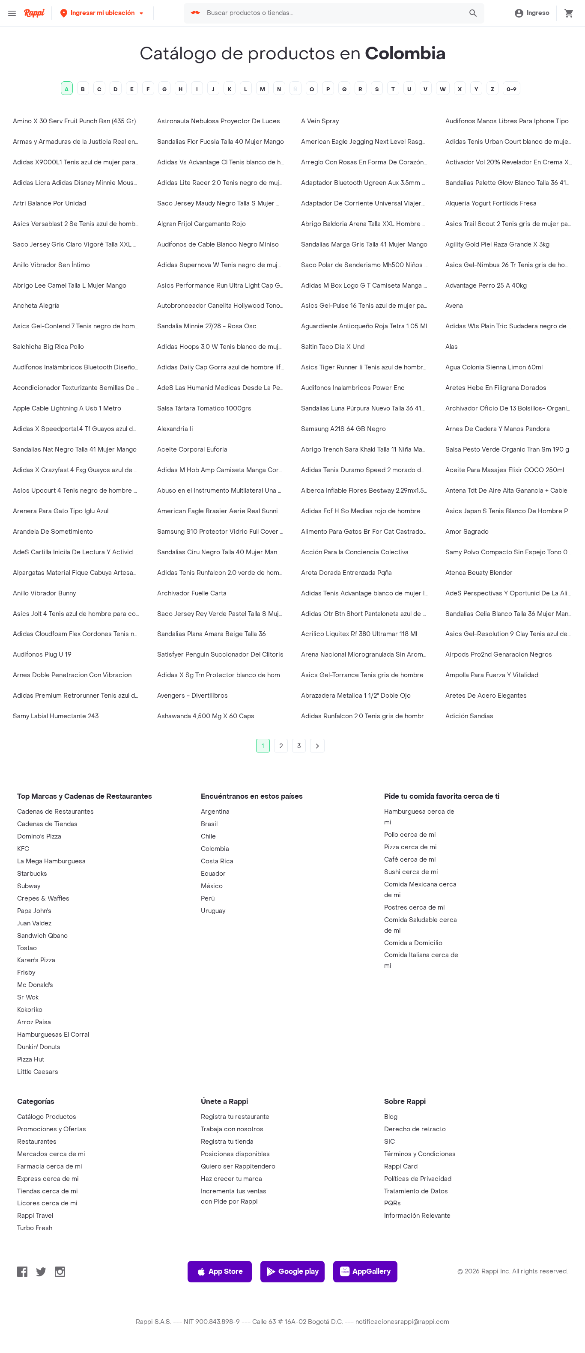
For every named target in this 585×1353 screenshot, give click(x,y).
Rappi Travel (35, 1216)
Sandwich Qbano (42, 936)
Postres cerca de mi (414, 908)
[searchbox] (332, 13)
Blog (390, 1117)
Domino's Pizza (39, 837)
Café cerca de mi (410, 860)
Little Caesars (37, 1072)
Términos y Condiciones (420, 1154)
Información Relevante (417, 1216)
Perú (208, 899)
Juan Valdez (34, 923)
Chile (208, 837)
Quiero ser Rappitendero (238, 1167)
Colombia (215, 849)
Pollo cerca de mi (410, 835)
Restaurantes (37, 1142)
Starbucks (32, 874)
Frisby (26, 973)
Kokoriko (29, 1010)
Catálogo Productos (46, 1117)
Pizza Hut (30, 1060)
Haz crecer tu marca (231, 1179)
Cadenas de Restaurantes (55, 812)
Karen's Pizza (36, 960)
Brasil (209, 824)
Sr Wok (28, 997)
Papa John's (34, 911)
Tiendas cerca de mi (47, 1191)
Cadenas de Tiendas (47, 824)
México (212, 886)
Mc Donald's (35, 985)
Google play (298, 1271)
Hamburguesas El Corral (53, 1035)
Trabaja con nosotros (232, 1129)
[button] (102, 13)
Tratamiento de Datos (416, 1191)
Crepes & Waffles (43, 899)
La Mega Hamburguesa (51, 861)
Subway (28, 886)
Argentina (215, 812)
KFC (23, 849)
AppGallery (371, 1271)
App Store (226, 1271)
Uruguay (213, 911)
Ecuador (213, 874)
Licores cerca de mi (47, 1203)
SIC (389, 1142)
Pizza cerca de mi (410, 847)
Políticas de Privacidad (417, 1179)
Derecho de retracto (415, 1129)
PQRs (392, 1203)
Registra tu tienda (227, 1142)
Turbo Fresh (34, 1228)
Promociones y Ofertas (51, 1129)
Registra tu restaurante (235, 1117)
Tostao (27, 948)
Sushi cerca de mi (411, 872)
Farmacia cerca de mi (49, 1167)
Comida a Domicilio (413, 943)
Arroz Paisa (34, 1022)
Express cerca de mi (48, 1179)
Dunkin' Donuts (38, 1047)
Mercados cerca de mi (51, 1154)
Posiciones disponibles (235, 1154)
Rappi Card (401, 1167)
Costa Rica (217, 861)
